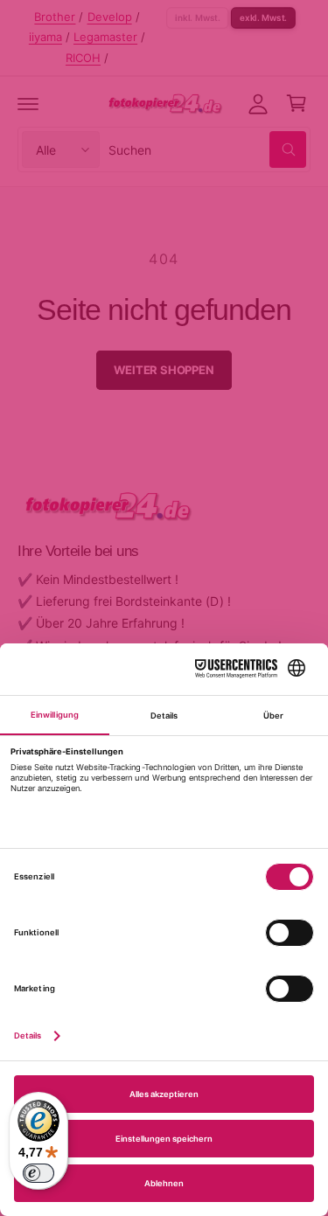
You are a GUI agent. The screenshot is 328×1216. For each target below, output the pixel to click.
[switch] (38, 1173)
